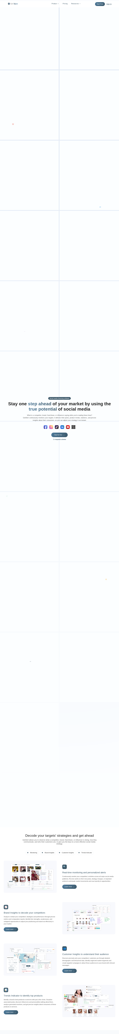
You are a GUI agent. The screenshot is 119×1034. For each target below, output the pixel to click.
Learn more (69, 887)
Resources (75, 4)
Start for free (59, 435)
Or (59, 439)
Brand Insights (48, 852)
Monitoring (32, 852)
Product (54, 4)
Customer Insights (66, 852)
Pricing (65, 4)
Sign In (109, 4)
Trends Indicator (85, 852)
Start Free (100, 4)
